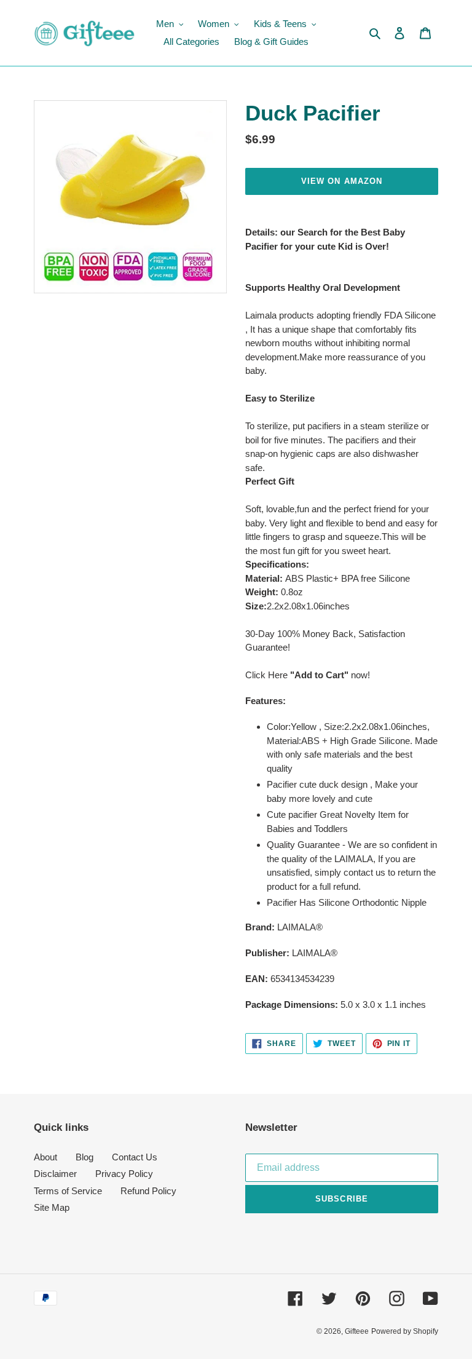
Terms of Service (68, 1191)
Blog (84, 1157)
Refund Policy (148, 1191)
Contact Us (134, 1157)
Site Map (51, 1207)
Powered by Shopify (404, 1331)
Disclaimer (55, 1173)
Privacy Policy (124, 1173)
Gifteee (357, 1331)
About (45, 1157)
